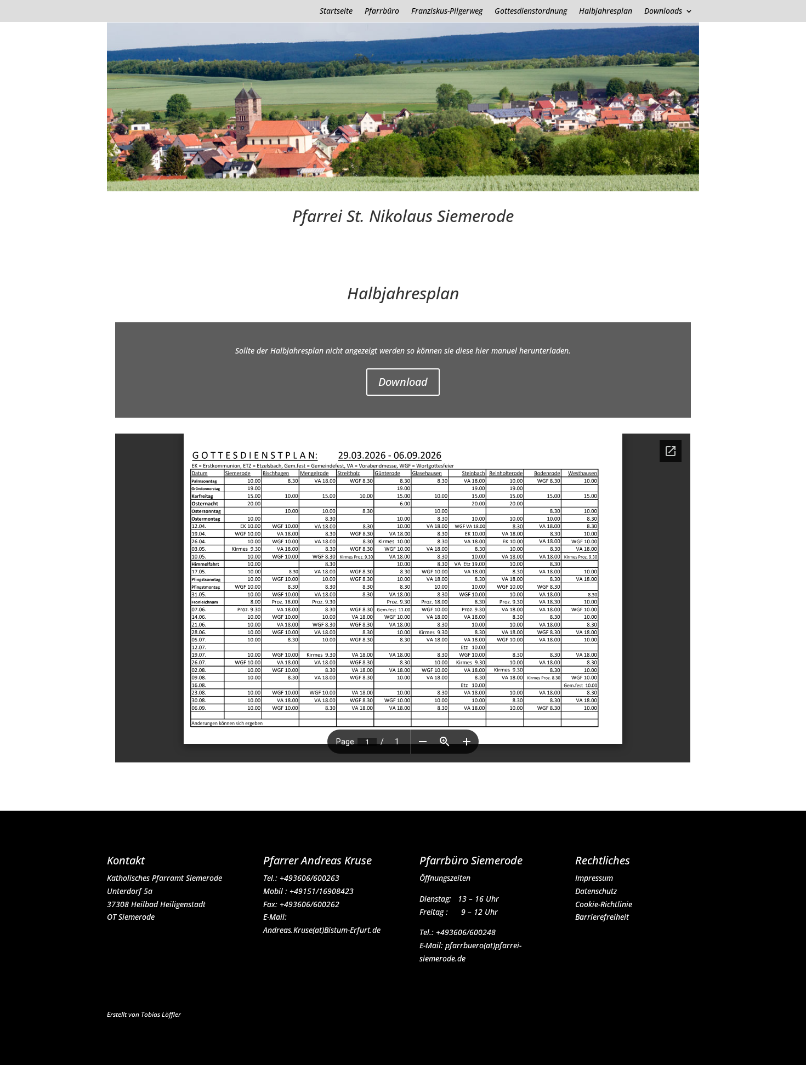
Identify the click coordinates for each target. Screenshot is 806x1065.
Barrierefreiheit (602, 917)
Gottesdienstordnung (531, 11)
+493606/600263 (309, 878)
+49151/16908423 (322, 891)
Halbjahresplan (605, 11)
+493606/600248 (466, 932)
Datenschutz (596, 891)
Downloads (663, 11)
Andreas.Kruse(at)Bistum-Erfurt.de (322, 930)
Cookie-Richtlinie (603, 904)
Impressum (594, 878)
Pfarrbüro (382, 11)
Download (403, 381)
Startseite (336, 11)
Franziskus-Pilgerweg (447, 11)
